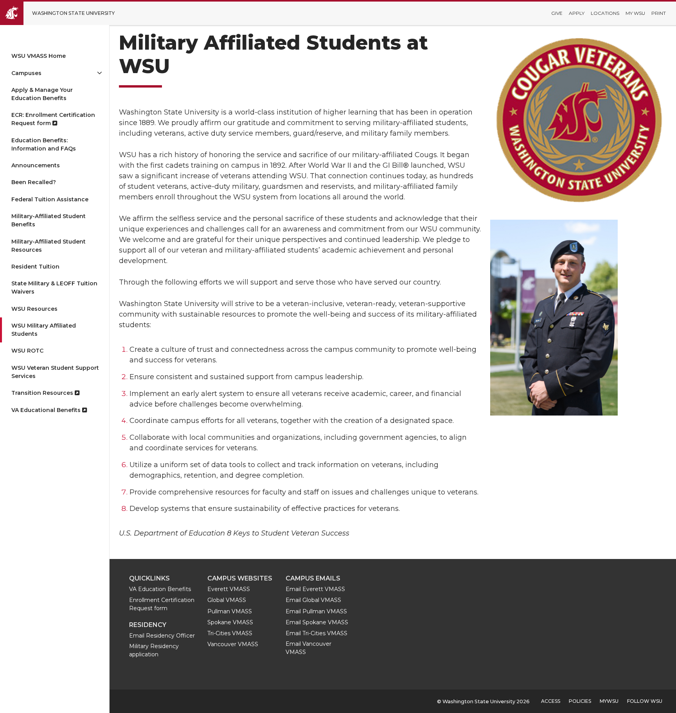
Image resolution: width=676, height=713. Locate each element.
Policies (580, 701)
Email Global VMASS (313, 600)
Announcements (35, 165)
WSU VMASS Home (38, 55)
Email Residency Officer (162, 635)
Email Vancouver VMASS (308, 648)
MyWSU (609, 701)
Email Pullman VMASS (316, 611)
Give (557, 13)
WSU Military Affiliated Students (43, 329)
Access (550, 701)
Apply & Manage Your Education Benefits (42, 94)
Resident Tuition (35, 266)
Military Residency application (154, 650)
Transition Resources (43, 392)
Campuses (26, 73)
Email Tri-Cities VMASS (316, 633)
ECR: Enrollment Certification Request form (53, 119)
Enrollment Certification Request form (161, 604)
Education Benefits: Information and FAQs (43, 144)
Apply (576, 13)
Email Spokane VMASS (317, 622)
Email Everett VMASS (315, 589)
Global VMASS (226, 600)
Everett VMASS (228, 589)
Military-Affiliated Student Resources (48, 245)
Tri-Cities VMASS (229, 633)
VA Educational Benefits (46, 410)
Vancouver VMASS (232, 644)
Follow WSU (644, 701)
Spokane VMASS (230, 622)
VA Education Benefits (160, 589)
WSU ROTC (27, 350)
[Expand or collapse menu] (99, 72)
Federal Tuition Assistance (49, 199)
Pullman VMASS (229, 611)
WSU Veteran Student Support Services (55, 372)
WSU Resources (34, 308)
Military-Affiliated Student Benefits (48, 220)
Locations (605, 13)
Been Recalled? (33, 182)
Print (658, 13)
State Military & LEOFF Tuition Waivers (54, 287)
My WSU (635, 13)
